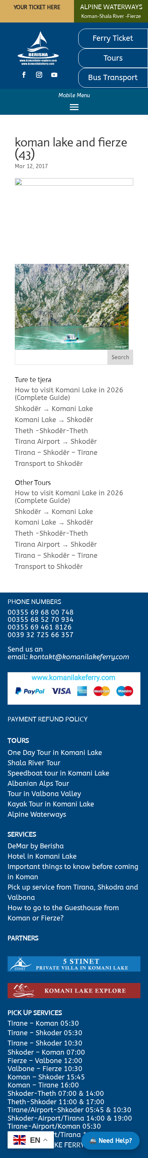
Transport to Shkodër (49, 463)
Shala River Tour (34, 763)
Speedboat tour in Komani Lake (58, 773)
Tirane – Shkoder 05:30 (45, 1033)
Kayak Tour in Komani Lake (51, 804)
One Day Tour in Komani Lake (56, 752)
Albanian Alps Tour (38, 783)
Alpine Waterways (37, 814)
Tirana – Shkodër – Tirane (56, 452)
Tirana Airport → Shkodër (56, 441)
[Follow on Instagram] (39, 75)
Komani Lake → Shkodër (54, 420)
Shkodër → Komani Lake (54, 409)
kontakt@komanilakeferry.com (79, 657)
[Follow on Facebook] (24, 75)
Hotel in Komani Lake (42, 856)
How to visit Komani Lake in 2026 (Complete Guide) (69, 394)
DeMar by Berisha (36, 846)
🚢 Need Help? (110, 1140)
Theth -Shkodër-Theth (51, 431)
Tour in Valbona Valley (44, 794)
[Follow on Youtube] (54, 75)
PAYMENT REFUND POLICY (48, 719)
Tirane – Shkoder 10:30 (45, 1043)
